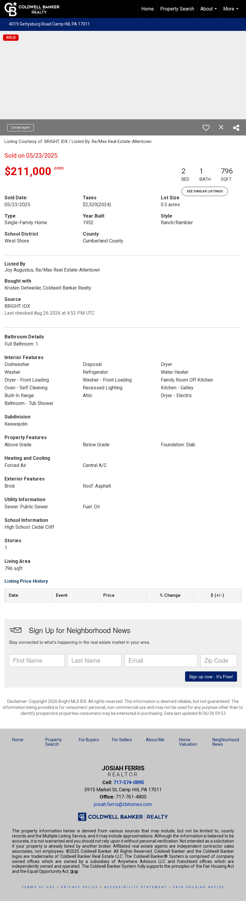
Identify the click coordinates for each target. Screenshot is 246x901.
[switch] (206, 127)
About (209, 12)
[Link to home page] (34, 9)
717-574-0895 (128, 782)
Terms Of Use (38, 887)
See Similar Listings (205, 191)
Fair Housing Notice (198, 887)
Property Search (177, 9)
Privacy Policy (79, 887)
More (231, 12)
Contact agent (20, 127)
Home (147, 9)
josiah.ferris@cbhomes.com (123, 804)
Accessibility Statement (135, 887)
